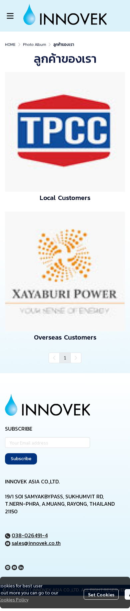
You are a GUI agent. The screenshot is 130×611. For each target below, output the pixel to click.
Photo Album (34, 45)
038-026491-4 (30, 535)
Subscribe (21, 458)
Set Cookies (101, 594)
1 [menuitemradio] (65, 357)
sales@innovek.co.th (36, 543)
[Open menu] (10, 16)
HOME (10, 45)
